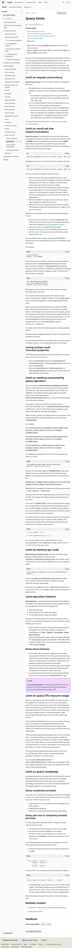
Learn (27, 13)
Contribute (33, 944)
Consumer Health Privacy (53, 944)
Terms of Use (5, 947)
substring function (40, 229)
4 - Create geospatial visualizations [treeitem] (11, 55)
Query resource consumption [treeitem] (10, 146)
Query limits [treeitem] (10, 141)
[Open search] (63, 2)
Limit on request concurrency (35, 31)
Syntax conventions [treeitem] (10, 69)
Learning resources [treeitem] (10, 34)
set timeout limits (36, 685)
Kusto (33, 13)
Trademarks (14, 947)
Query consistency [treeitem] (11, 138)
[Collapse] (21, 11)
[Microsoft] (3, 2)
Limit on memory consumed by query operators (41, 36)
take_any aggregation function (53, 225)
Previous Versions (16, 944)
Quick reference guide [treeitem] (11, 37)
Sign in (68, 2)
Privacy (40, 944)
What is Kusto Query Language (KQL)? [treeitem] (13, 26)
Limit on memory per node (35, 38)
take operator (37, 227)
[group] (48, 157)
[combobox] (12, 15)
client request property (49, 642)
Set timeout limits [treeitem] (10, 75)
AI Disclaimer (5, 944)
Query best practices (36, 911)
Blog (25, 944)
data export (52, 200)
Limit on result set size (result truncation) (39, 33)
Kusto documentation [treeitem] (10, 22)
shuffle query (65, 495)
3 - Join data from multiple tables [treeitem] (12, 50)
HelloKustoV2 (30, 324)
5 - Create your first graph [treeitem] (12, 59)
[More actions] (69, 13)
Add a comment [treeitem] (9, 72)
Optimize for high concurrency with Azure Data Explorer (47, 908)
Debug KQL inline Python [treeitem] (12, 82)
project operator (39, 232)
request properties (52, 721)
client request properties (39, 357)
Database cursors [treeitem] (10, 79)
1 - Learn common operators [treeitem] (13, 40)
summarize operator (41, 220)
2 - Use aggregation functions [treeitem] (11, 45)
